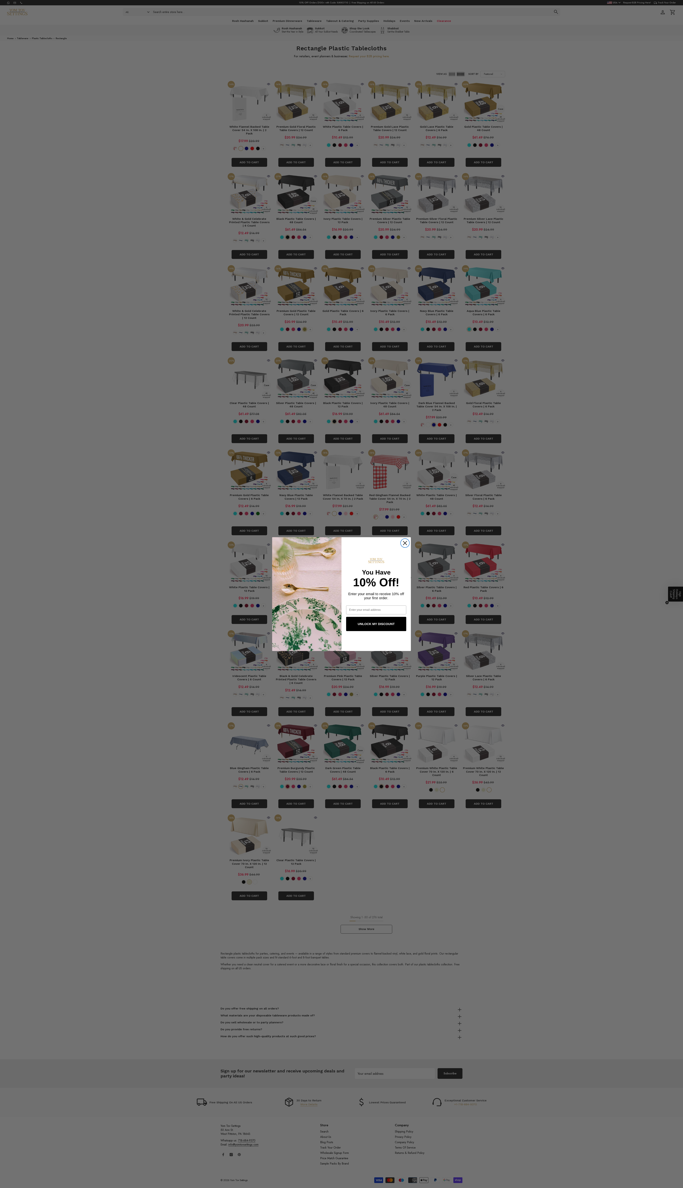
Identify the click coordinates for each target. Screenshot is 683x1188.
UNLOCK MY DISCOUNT (376, 624)
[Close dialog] (405, 543)
